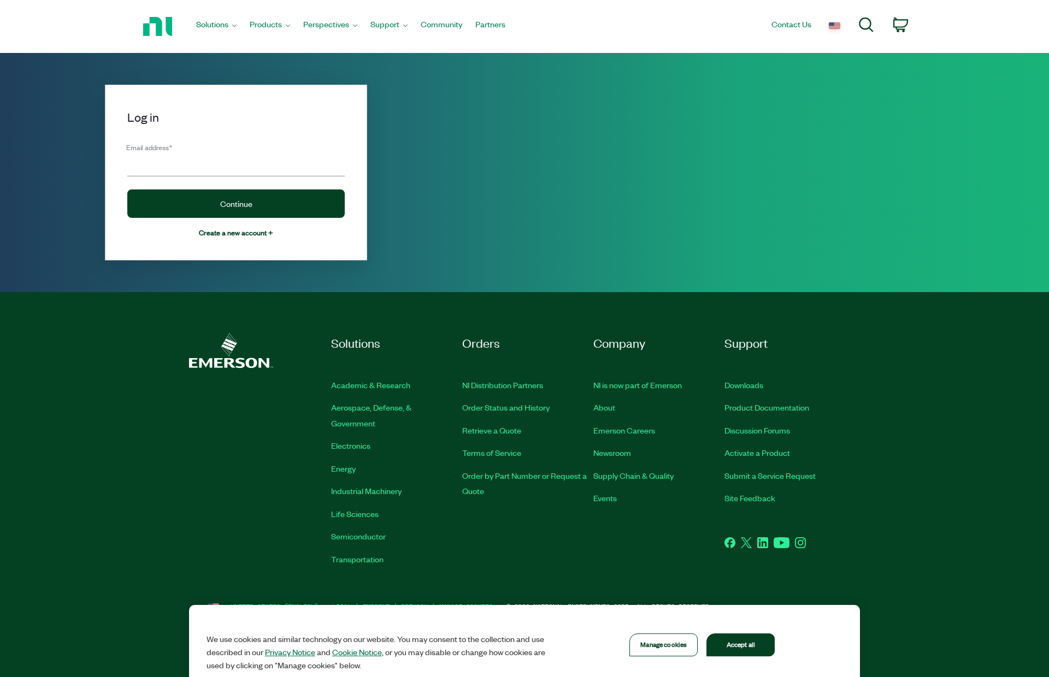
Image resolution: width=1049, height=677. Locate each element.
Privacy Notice (290, 651)
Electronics (350, 445)
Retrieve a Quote (491, 430)
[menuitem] (216, 26)
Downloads (743, 384)
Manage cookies (663, 644)
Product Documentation (766, 407)
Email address (149, 147)
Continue (236, 203)
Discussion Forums (757, 430)
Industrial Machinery (366, 490)
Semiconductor (358, 536)
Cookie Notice (357, 651)
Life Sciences (355, 513)
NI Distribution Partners (502, 384)
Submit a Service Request (770, 475)
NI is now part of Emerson (637, 384)
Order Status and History (506, 407)
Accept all (741, 644)
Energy (343, 468)
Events (605, 497)
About (604, 407)
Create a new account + (236, 232)
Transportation (357, 559)
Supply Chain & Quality (633, 475)
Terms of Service (491, 452)
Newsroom (612, 452)
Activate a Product (757, 452)
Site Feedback (749, 497)
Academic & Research (370, 384)
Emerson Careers (624, 430)
